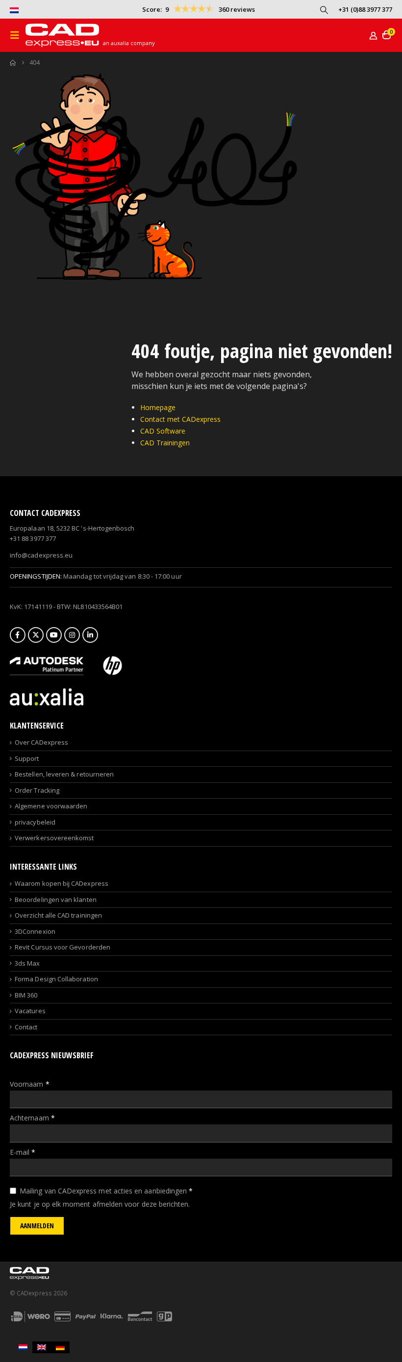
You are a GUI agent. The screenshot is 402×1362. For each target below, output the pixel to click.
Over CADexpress (41, 742)
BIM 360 (26, 995)
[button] (324, 10)
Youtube (54, 635)
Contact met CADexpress (180, 419)
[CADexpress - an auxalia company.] (46, 696)
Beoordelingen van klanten (56, 899)
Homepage (158, 407)
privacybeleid (35, 822)
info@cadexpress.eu (41, 555)
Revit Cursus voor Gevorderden (62, 947)
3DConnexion (35, 931)
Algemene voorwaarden (51, 806)
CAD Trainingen (165, 442)
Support (27, 758)
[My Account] (373, 35)
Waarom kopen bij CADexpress (61, 883)
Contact (26, 1026)
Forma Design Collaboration (56, 978)
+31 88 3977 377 (33, 538)
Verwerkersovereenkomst (54, 837)
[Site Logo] (62, 35)
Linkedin (90, 635)
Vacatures (30, 1010)
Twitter (36, 635)
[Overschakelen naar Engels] (41, 1347)
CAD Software (162, 431)
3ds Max (27, 963)
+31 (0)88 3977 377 (365, 9)
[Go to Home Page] (13, 63)
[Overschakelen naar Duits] (60, 1347)
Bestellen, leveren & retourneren (64, 774)
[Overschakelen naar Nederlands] (23, 1347)
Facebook (17, 635)
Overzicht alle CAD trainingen (58, 915)
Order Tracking (37, 790)
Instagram (72, 635)
